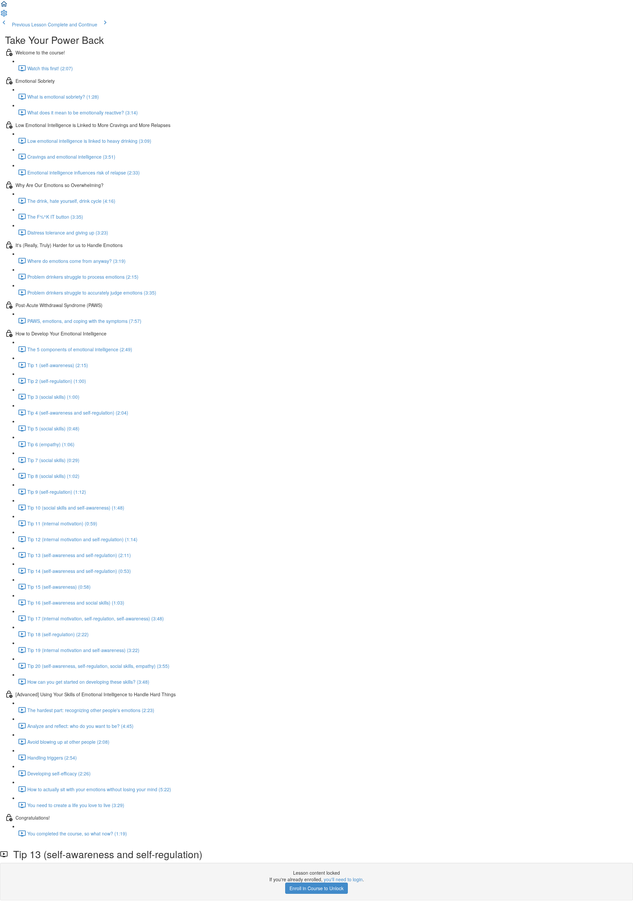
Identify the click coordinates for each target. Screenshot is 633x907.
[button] (4, 6)
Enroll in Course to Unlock (316, 888)
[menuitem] (4, 15)
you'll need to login (343, 879)
